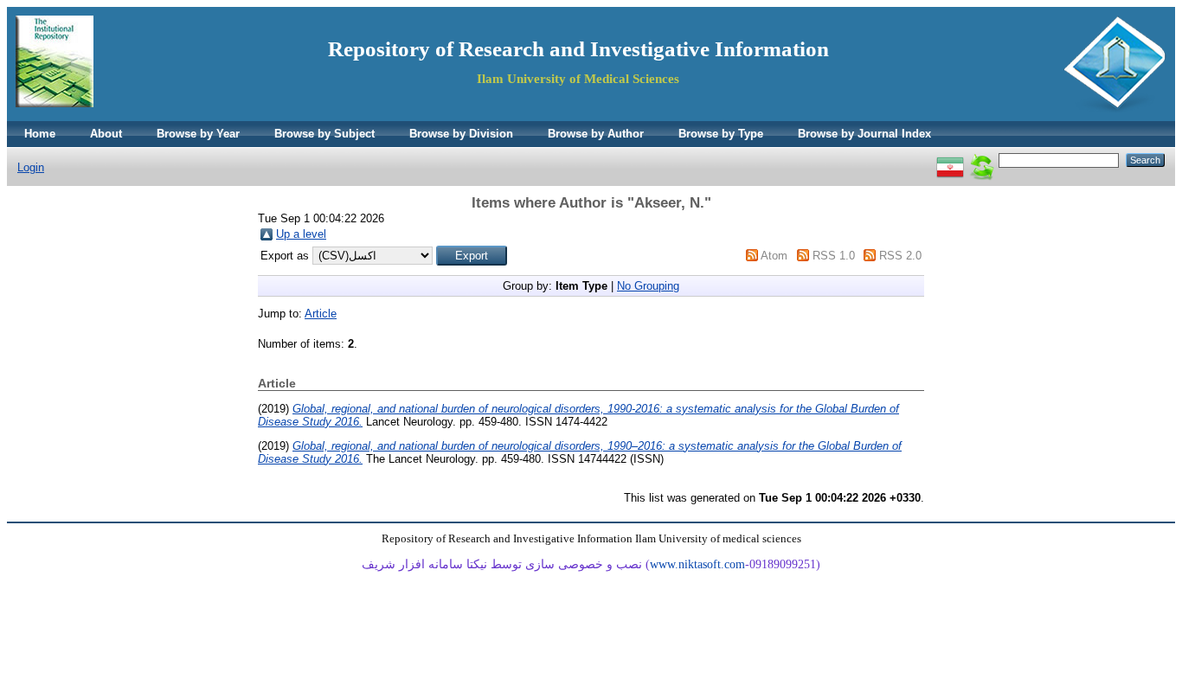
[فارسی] (950, 159)
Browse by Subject (324, 133)
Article (321, 313)
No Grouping (648, 285)
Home (39, 133)
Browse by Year (198, 133)
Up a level (301, 233)
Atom (774, 255)
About (106, 133)
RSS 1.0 (834, 255)
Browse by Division (461, 133)
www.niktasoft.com (697, 564)
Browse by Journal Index (864, 133)
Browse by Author (596, 133)
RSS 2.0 (900, 255)
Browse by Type (720, 133)
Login (30, 167)
